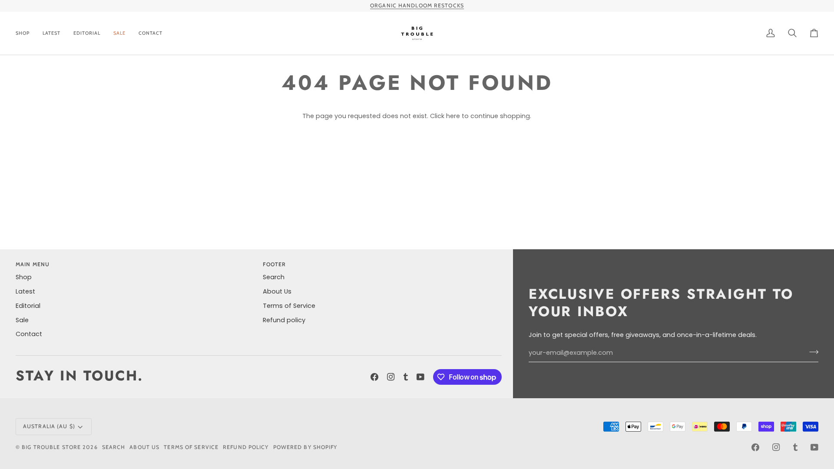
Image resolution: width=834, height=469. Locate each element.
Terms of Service (289, 305)
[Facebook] (374, 377)
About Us (277, 291)
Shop (24, 277)
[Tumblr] (406, 377)
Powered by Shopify (305, 447)
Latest (25, 291)
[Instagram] (391, 377)
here (453, 116)
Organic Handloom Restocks (417, 5)
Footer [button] (274, 264)
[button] (26, 33)
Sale (22, 320)
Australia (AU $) (49, 426)
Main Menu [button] (33, 264)
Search (274, 277)
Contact (29, 334)
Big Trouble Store (51, 447)
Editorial (28, 305)
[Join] (811, 352)
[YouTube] (420, 377)
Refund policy (284, 320)
